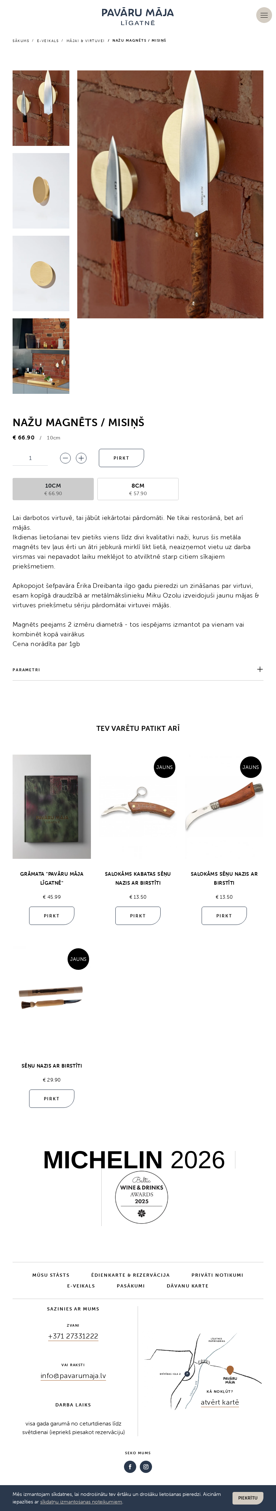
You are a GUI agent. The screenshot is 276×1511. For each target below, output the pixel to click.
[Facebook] (130, 1467)
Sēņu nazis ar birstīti (52, 1066)
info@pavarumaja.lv (73, 1375)
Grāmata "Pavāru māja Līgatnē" (51, 878)
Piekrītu (248, 1498)
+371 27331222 (73, 1335)
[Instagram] (146, 1467)
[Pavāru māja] (138, 16)
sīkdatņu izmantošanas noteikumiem (81, 1501)
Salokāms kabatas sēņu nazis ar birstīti (138, 878)
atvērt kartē (220, 1401)
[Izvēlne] (264, 15)
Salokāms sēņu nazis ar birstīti (224, 878)
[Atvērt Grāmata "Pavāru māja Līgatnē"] (52, 807)
